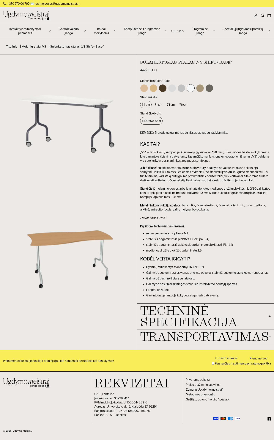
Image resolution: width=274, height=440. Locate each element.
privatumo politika (259, 363)
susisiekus (199, 132)
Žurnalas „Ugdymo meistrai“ (204, 389)
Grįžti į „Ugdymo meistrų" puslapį (207, 399)
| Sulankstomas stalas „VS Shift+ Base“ (76, 46)
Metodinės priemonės (200, 394)
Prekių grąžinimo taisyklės (203, 384)
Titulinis (11, 46)
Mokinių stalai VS (34, 46)
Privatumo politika (198, 379)
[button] (269, 15)
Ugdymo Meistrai (22, 430)
